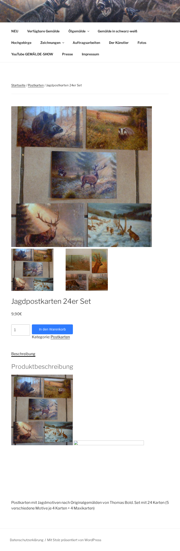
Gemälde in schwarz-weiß (117, 31)
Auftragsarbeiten (86, 43)
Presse (67, 54)
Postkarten (36, 85)
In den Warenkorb (52, 329)
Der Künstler (119, 43)
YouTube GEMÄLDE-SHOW (32, 54)
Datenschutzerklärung (26, 540)
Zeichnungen (50, 43)
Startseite (18, 85)
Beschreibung (23, 354)
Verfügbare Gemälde (43, 31)
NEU (14, 31)
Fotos (142, 43)
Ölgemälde (77, 31)
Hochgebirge (21, 43)
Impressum (90, 54)
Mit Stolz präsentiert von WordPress (74, 540)
